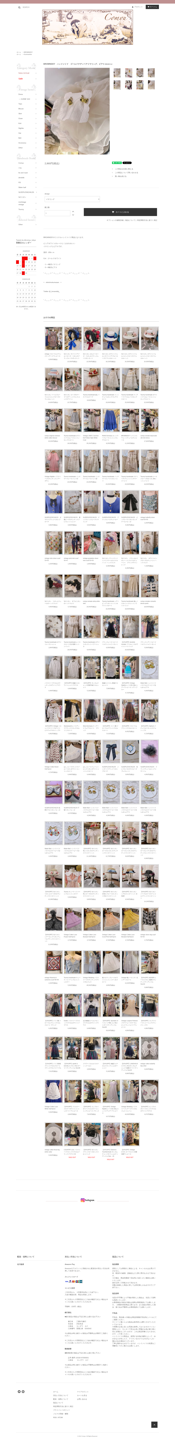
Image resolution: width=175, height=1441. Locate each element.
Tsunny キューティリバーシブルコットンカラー (72, 893)
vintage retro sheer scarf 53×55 (52, 559)
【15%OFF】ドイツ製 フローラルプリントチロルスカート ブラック (53, 1023)
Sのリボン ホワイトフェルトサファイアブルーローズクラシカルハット (110, 356)
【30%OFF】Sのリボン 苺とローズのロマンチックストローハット (91, 894)
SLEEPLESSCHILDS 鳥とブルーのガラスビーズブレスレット (129, 769)
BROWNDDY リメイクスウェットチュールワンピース (129, 438)
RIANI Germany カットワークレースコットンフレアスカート (110, 438)
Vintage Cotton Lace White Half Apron (51, 1108)
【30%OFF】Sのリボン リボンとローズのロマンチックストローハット (52, 894)
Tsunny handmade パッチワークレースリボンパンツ (110, 479)
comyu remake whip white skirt (91, 602)
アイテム (153, 7)
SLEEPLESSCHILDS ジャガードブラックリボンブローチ (110, 769)
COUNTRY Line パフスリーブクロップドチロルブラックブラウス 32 (72, 1152)
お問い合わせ (82, 1399)
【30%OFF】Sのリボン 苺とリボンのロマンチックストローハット (91, 851)
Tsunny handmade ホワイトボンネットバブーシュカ (91, 644)
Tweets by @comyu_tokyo (26, 240)
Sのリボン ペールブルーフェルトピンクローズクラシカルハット (52, 397)
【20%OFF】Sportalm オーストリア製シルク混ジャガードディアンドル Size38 (110, 1024)
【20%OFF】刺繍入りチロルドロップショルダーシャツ (110, 1066)
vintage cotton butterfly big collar (147, 1065)
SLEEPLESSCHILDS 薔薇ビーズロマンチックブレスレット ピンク (72, 520)
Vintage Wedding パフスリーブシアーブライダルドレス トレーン (129, 1109)
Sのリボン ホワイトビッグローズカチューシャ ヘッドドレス (148, 560)
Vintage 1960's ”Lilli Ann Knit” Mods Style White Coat (91, 438)
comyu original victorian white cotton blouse (52, 437)
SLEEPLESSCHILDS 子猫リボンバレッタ (71, 809)
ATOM (60, 1417)
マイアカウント (83, 1392)
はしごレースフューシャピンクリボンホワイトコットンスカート (91, 769)
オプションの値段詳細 (115, 220)
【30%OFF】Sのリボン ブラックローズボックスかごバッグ (91, 1152)
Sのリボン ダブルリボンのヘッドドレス (72, 602)
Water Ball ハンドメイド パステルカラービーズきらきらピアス (148, 685)
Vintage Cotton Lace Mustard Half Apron (89, 936)
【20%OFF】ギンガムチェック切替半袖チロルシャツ (91, 685)
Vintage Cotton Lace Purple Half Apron (70, 936)
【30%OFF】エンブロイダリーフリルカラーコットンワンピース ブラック (91, 1109)
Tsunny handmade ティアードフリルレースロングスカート (129, 397)
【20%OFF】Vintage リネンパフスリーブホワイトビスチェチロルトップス (53, 728)
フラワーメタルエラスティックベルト (91, 1065)
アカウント (138, 7)
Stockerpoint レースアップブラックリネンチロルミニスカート (72, 728)
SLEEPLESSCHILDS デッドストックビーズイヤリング (91, 520)
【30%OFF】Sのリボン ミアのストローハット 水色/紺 (129, 894)
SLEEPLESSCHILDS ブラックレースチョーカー (110, 518)
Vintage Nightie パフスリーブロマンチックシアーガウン (53, 479)
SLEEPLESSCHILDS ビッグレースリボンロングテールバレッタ (129, 520)
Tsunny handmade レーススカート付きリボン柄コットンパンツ (148, 479)
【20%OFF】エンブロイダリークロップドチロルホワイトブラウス (148, 1109)
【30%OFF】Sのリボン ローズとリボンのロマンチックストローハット (129, 851)
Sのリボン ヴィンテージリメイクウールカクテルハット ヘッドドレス (110, 560)
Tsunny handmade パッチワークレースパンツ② (91, 478)
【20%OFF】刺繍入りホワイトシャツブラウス (72, 684)
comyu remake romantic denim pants (148, 602)
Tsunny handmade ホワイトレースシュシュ (53, 643)
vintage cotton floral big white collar (52, 1151)
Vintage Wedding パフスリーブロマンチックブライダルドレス (91, 980)
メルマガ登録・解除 (60, 1414)
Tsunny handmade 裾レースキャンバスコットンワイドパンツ (129, 603)
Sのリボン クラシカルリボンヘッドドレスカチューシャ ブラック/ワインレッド (129, 561)
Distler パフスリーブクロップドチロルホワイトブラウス (72, 1023)
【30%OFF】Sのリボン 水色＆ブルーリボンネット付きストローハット (110, 894)
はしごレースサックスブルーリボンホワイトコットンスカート (72, 769)
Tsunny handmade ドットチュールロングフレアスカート (110, 397)
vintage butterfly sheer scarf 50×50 (147, 518)
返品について (130, 220)
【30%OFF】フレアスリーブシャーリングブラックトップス (148, 1023)
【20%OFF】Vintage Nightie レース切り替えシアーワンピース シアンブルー (129, 686)
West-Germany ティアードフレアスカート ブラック (91, 728)
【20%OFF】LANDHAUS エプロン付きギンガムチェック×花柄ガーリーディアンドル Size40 (129, 1067)
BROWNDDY (28, 52)
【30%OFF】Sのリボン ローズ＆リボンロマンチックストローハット (110, 851)
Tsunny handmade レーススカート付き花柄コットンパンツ (72, 644)
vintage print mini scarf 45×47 (71, 559)
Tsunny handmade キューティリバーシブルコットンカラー (72, 980)
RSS (55, 1417)
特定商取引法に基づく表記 (147, 220)
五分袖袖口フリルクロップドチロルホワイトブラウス (91, 1023)
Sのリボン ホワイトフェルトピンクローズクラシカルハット (129, 356)
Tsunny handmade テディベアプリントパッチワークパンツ (129, 479)
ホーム (19, 52)
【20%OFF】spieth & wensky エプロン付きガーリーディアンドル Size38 (72, 1066)
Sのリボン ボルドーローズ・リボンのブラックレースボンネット (91, 356)
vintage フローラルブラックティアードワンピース (53, 355)
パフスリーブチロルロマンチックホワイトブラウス (52, 685)
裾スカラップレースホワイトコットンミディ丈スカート (110, 980)
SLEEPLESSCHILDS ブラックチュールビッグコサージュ (148, 769)
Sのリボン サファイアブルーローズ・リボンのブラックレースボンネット (72, 356)
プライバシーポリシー (61, 1410)
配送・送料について (60, 1399)
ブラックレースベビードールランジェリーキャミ (110, 643)
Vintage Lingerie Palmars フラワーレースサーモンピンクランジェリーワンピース (129, 1024)
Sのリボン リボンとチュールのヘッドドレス (53, 602)
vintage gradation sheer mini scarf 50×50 (90, 559)
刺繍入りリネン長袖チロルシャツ (110, 684)
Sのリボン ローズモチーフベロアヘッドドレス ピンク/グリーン (72, 397)
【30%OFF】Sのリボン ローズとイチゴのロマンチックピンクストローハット (148, 852)
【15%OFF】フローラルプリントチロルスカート (129, 727)
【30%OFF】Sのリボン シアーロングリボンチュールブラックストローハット (52, 938)
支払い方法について (60, 1395)
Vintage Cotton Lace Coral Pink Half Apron (109, 936)
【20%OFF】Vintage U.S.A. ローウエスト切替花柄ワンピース (129, 1152)
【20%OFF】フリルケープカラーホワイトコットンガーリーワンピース (72, 1109)
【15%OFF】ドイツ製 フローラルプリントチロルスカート (110, 728)
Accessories (28, 54)
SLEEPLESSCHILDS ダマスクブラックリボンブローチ (53, 520)
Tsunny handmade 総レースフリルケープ (91, 396)
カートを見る (82, 1395)
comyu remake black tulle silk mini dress (148, 437)
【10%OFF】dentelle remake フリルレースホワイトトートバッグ (129, 644)
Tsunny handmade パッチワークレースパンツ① (72, 478)
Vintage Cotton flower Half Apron (52, 768)
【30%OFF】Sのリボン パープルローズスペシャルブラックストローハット (148, 895)
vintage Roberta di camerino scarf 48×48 (52, 979)
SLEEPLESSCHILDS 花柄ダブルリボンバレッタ (52, 809)
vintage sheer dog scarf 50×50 (148, 936)
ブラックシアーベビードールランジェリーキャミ (148, 643)
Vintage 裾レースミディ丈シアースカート (129, 979)
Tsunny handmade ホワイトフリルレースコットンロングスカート (148, 397)
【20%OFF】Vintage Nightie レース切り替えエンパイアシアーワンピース (110, 1110)
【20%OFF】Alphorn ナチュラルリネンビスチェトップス (148, 728)
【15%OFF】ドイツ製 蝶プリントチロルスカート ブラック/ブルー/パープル (53, 1066)
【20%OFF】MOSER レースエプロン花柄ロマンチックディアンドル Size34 (148, 981)
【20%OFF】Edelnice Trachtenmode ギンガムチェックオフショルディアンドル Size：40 (110, 1153)
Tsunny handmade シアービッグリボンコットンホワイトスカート (110, 603)
